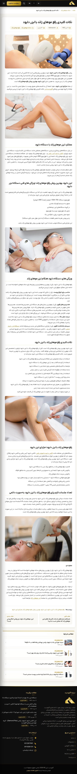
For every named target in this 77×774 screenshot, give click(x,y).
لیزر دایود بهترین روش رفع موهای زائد (35, 610)
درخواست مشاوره (14, 3)
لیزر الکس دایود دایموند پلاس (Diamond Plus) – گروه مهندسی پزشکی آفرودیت (19, 722)
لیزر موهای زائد (36, 598)
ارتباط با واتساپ (28, 750)
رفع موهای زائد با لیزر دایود (56, 610)
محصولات (71, 742)
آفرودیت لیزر (48, 89)
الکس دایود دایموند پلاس (44, 453)
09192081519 (28, 747)
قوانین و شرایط (69, 754)
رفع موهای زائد (15, 28)
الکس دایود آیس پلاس (55, 154)
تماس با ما (70, 750)
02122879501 (28, 743)
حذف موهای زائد (65, 10)
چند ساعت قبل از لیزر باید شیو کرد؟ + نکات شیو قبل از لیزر (19, 713)
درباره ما (71, 757)
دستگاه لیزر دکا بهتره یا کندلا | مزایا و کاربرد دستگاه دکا (19, 698)
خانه (74, 10)
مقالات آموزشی (69, 746)
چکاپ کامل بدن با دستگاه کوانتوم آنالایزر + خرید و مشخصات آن (20, 705)
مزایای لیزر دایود (17, 610)
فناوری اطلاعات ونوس (32, 770)
